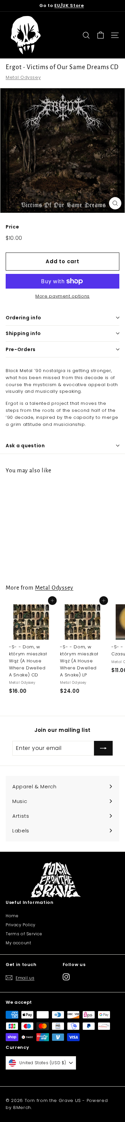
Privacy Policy (21, 925)
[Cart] (100, 35)
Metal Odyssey (23, 77)
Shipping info (23, 333)
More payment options (62, 296)
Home (12, 916)
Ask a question (25, 445)
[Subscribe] (103, 748)
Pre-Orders (21, 349)
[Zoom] (115, 203)
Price (12, 226)
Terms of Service (24, 934)
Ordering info (23, 317)
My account (18, 943)
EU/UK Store (69, 5)
